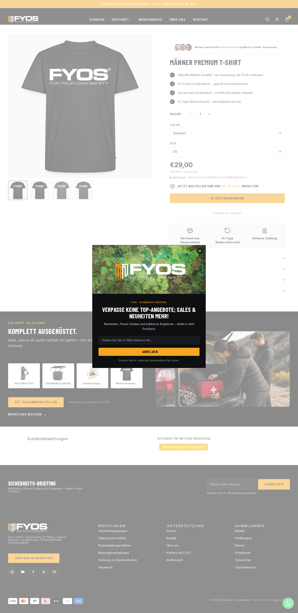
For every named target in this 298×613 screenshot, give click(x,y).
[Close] (199, 250)
